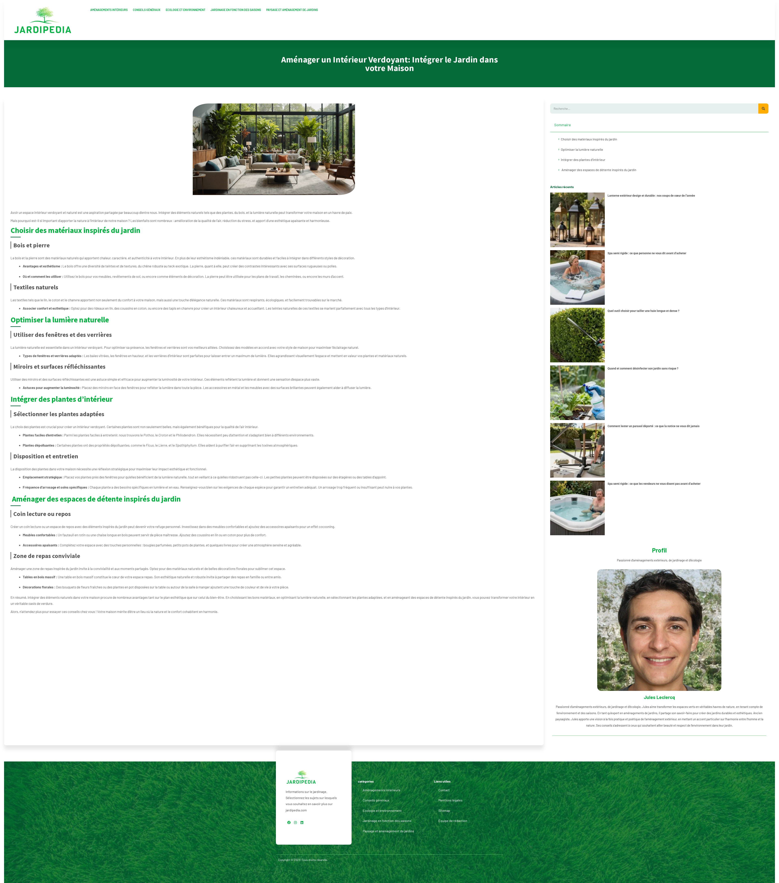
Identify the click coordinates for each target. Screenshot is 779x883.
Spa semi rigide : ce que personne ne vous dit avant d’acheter (647, 253)
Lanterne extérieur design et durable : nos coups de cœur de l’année (651, 195)
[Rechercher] (763, 108)
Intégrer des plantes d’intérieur (583, 160)
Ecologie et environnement (185, 10)
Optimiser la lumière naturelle (582, 149)
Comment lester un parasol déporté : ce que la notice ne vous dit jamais (653, 426)
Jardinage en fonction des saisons (236, 10)
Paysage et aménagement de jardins (292, 10)
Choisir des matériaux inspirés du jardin (589, 139)
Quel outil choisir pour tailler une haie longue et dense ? (643, 310)
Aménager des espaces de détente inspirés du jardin (598, 170)
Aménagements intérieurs (109, 10)
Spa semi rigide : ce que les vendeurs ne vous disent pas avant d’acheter (654, 483)
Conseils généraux (146, 10)
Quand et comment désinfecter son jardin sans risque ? (643, 368)
